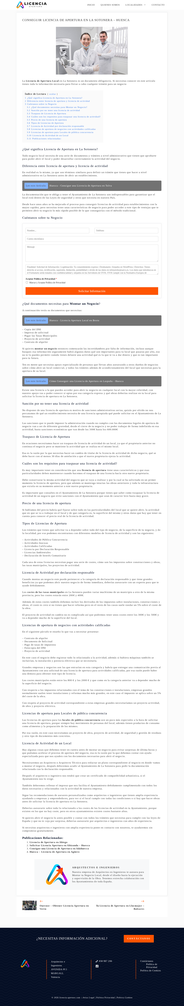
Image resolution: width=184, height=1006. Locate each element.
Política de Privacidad (151, 965)
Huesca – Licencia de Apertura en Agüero (55, 851)
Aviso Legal (88, 998)
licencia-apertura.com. (70, 998)
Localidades (133, 5)
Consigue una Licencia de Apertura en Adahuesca (59, 848)
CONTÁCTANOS (138, 938)
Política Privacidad (105, 998)
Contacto (158, 5)
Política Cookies (124, 998)
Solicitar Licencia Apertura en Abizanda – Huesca (60, 845)
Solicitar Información (91, 291)
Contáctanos (146, 961)
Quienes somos (110, 5)
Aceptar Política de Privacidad (41, 279)
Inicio (91, 5)
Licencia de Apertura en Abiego (49, 842)
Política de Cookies (150, 970)
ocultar (52, 94)
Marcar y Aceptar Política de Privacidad (47, 282)
